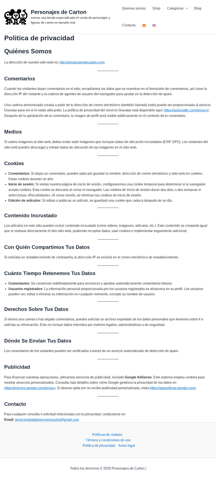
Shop (156, 8)
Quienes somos (134, 8)
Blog (197, 8)
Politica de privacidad (99, 445)
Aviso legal (126, 445)
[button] (186, 8)
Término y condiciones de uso (108, 440)
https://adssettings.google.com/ (173, 388)
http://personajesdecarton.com (81, 62)
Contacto (129, 25)
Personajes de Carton (58, 12)
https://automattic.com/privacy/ (186, 110)
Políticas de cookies (107, 434)
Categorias (175, 8)
